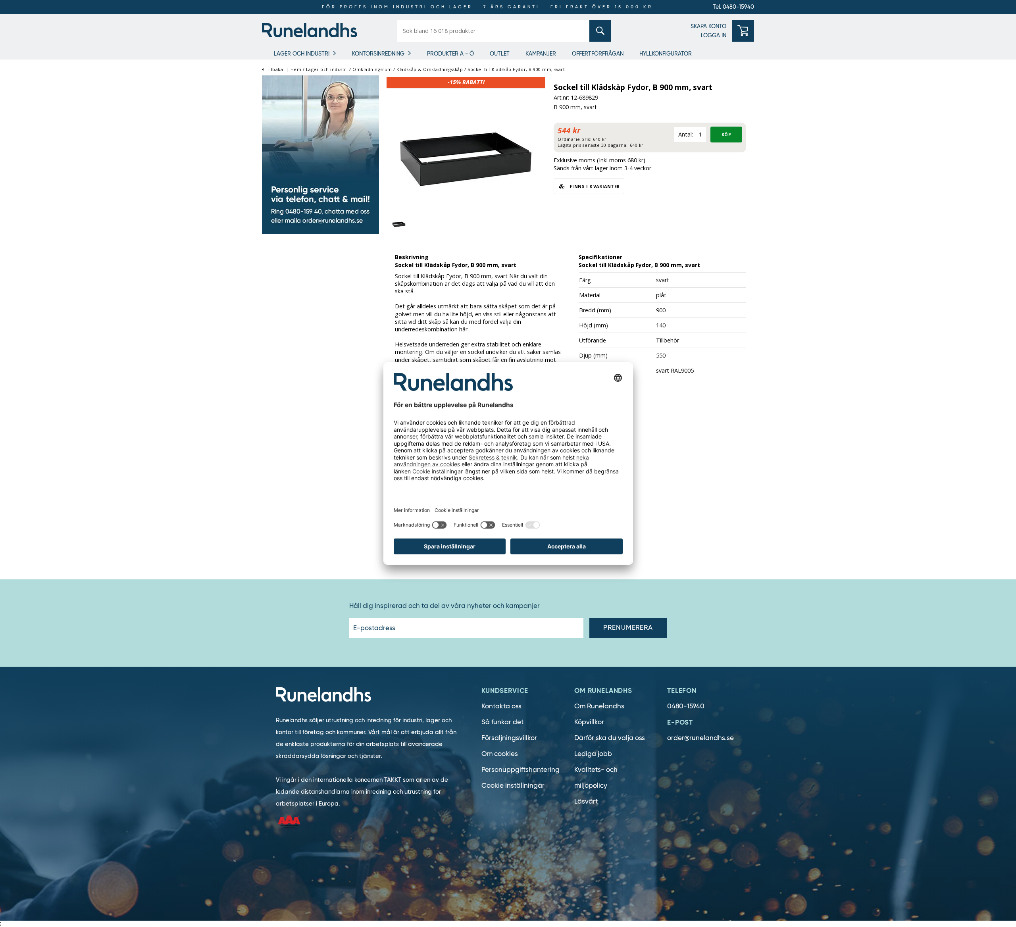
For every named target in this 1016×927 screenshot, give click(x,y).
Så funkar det (502, 722)
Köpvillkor (589, 722)
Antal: (685, 134)
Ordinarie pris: (574, 139)
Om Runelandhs (599, 706)
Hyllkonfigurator (665, 53)
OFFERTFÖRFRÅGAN (597, 53)
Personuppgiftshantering (520, 769)
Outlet (500, 53)
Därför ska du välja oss (609, 738)
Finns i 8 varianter (594, 186)
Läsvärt (586, 801)
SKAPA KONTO (708, 26)
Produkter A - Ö (450, 53)
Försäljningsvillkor (509, 738)
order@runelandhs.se (700, 738)
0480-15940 (685, 706)
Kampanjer (540, 53)
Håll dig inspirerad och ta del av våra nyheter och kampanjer (444, 606)
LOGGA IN (713, 35)
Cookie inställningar (513, 785)
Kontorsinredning (378, 53)
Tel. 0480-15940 (733, 6)
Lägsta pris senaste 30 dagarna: (593, 145)
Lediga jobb (593, 754)
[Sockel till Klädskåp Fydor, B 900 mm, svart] (466, 156)
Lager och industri (301, 53)
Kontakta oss (501, 706)
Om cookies (499, 754)
